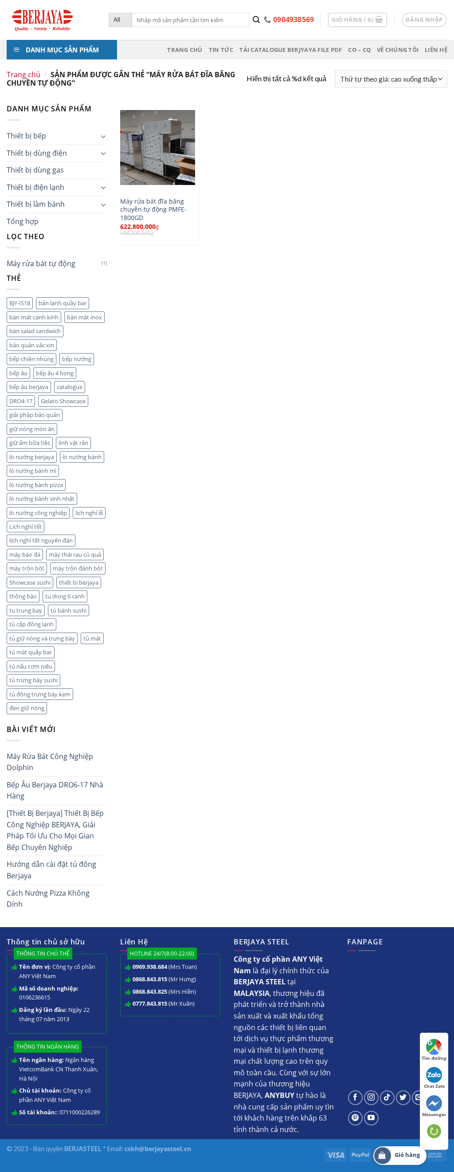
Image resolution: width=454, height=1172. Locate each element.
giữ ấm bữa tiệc (29, 443)
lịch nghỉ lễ (89, 513)
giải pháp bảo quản (34, 415)
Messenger (434, 1114)
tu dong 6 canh (65, 596)
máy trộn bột (26, 568)
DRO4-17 (20, 401)
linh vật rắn (73, 443)
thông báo (23, 596)
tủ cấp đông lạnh (31, 624)
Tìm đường (434, 1058)
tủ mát (92, 638)
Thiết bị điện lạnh (35, 187)
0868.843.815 (150, 979)
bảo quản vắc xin (31, 345)
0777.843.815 (150, 1003)
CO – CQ (359, 50)
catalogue (69, 387)
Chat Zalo (434, 1086)
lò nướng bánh (82, 457)
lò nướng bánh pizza (36, 485)
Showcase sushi (30, 582)
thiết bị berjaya (78, 582)
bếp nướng (76, 359)
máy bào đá (24, 554)
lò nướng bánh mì (32, 471)
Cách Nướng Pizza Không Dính (48, 898)
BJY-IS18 (19, 303)
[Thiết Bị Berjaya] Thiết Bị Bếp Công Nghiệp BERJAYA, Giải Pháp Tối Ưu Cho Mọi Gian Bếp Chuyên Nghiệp (55, 830)
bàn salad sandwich (35, 331)
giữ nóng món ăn (32, 429)
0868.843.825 (150, 991)
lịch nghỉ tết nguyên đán (41, 540)
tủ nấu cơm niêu (30, 666)
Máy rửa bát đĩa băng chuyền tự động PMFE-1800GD (153, 209)
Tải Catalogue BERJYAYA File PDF (290, 50)
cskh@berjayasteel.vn (158, 1148)
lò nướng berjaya (31, 457)
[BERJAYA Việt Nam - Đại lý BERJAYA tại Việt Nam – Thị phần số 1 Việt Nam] (51, 20)
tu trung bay (25, 610)
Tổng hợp (23, 221)
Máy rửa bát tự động (41, 263)
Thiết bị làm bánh (36, 204)
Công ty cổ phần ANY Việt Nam (57, 971)
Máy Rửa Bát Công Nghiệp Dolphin (50, 762)
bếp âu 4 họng (55, 373)
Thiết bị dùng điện (37, 153)
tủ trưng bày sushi (33, 680)
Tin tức (221, 50)
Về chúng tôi (398, 50)
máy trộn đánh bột (78, 568)
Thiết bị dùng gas (35, 170)
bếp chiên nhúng (31, 359)
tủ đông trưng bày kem (39, 694)
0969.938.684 (150, 967)
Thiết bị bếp (26, 136)
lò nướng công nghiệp (38, 513)
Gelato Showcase (63, 401)
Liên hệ (436, 50)
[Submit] (256, 20)
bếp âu (18, 373)
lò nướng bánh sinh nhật (41, 499)
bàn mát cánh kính (34, 317)
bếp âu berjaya (28, 387)
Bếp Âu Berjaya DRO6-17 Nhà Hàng (55, 790)
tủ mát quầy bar (30, 652)
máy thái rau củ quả (75, 554)
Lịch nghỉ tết (25, 527)
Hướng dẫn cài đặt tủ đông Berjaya (51, 870)
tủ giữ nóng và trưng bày (42, 638)
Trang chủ (184, 50)
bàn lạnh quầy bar (62, 303)
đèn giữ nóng (26, 708)
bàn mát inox (84, 317)
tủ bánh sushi (68, 610)
